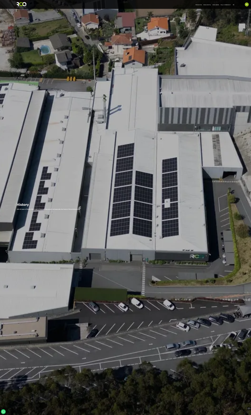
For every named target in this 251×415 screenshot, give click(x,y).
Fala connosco (226, 4)
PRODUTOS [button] (199, 4)
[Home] (21, 1)
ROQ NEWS (216, 4)
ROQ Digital (207, 4)
